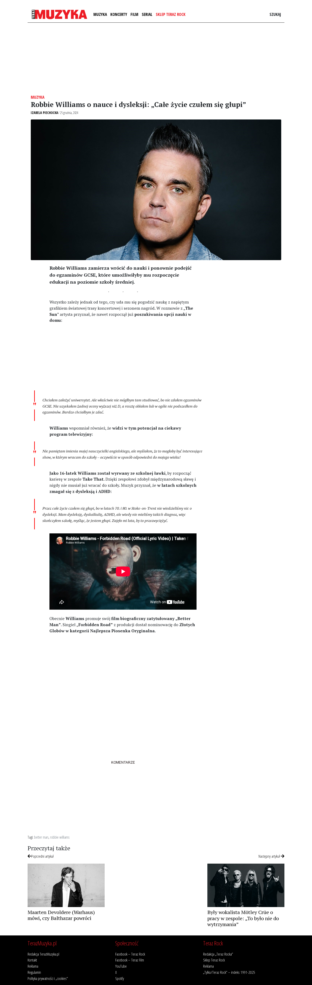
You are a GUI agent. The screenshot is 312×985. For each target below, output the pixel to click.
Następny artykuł (270, 856)
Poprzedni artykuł (42, 856)
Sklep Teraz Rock (171, 14)
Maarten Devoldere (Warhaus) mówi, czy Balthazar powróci (61, 915)
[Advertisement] (156, 58)
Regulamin (34, 972)
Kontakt (32, 960)
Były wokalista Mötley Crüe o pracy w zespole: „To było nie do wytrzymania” (243, 918)
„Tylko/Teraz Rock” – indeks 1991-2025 (229, 972)
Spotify (119, 978)
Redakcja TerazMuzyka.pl (43, 954)
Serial (147, 14)
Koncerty (118, 14)
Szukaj (275, 14)
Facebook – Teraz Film (129, 960)
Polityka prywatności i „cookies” (48, 978)
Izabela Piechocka (44, 112)
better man (41, 837)
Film (134, 14)
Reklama (33, 966)
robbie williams (60, 837)
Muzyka (100, 14)
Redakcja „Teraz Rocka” (218, 954)
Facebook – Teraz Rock (130, 954)
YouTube (121, 966)
